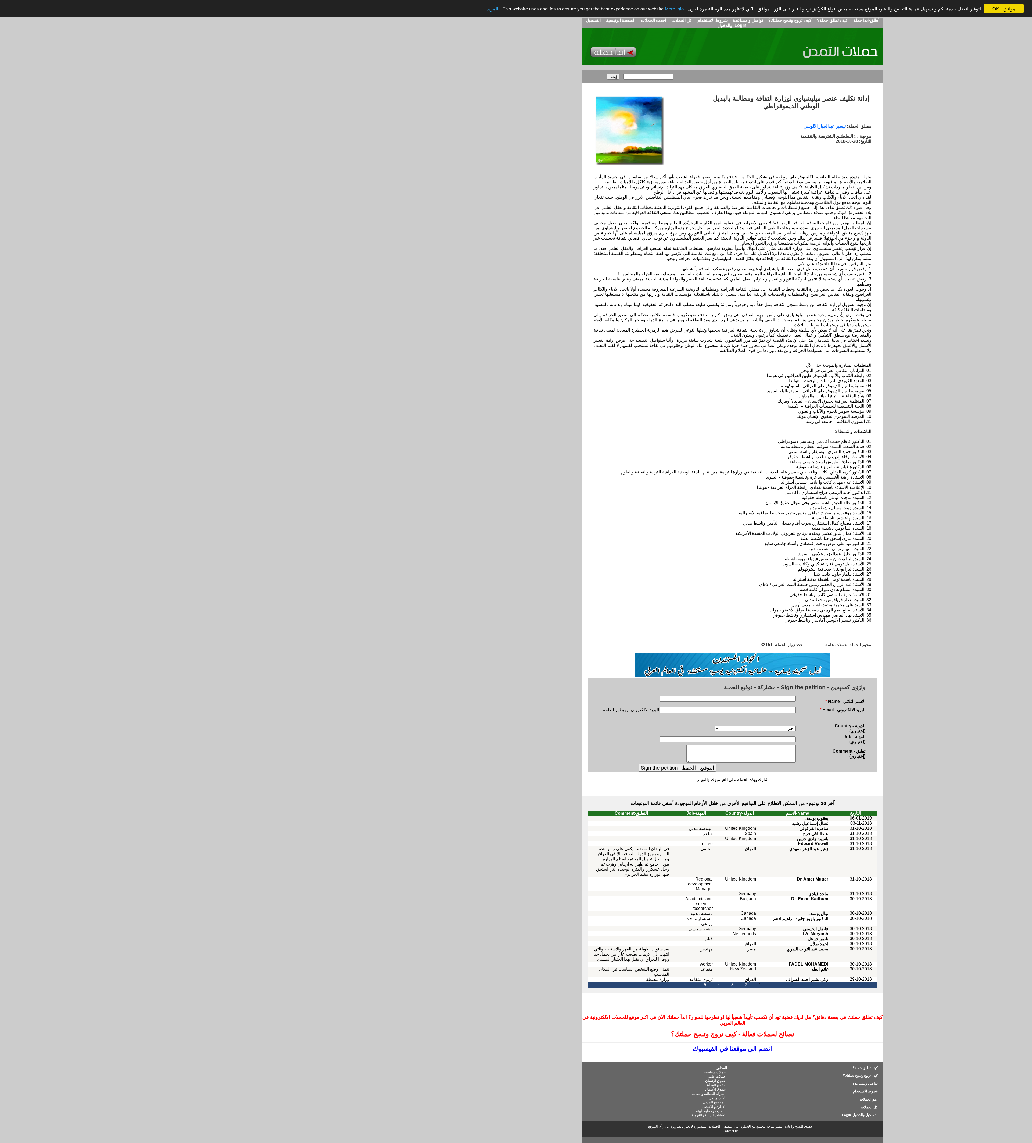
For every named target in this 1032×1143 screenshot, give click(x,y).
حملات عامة (717, 1076)
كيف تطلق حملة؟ (832, 20)
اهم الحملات (869, 1099)
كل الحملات (681, 20)
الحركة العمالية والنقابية (708, 1094)
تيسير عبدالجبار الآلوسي (825, 126)
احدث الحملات (653, 20)
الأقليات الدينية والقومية (708, 1115)
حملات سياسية (715, 1072)
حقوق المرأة (716, 1085)
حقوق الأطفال (715, 1089)
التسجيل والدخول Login (859, 1115)
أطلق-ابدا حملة (866, 20)
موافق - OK (1003, 8)
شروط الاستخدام (712, 20)
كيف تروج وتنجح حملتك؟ (789, 20)
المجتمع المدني (714, 1102)
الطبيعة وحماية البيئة (711, 1111)
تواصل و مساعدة (747, 20)
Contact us (730, 1131)
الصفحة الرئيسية (620, 20)
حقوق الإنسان (715, 1081)
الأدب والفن (717, 1098)
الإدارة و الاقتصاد (714, 1107)
